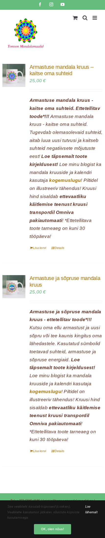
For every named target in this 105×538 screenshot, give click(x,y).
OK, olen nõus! (52, 529)
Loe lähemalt (91, 509)
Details (59, 248)
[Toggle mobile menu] (95, 17)
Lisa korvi (39, 248)
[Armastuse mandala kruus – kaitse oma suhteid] (13, 75)
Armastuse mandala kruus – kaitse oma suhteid (62, 70)
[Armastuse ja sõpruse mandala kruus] (13, 286)
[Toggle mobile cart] (75, 17)
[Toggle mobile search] (85, 17)
